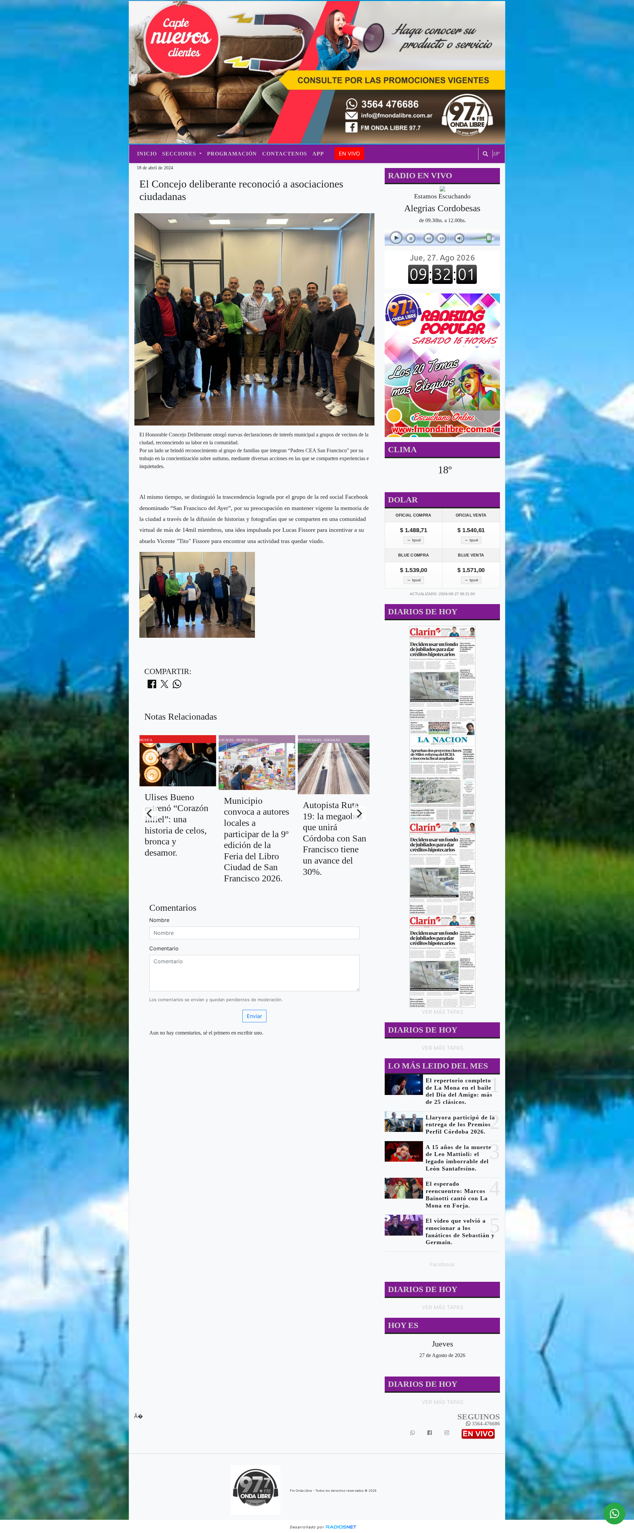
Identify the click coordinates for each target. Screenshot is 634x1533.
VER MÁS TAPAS (442, 1011)
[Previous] (150, 813)
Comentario (164, 948)
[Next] (359, 813)
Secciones (180, 153)
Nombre (159, 920)
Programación (232, 153)
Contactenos (284, 153)
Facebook (442, 1264)
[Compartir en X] (164, 686)
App (318, 153)
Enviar (254, 1016)
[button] (485, 154)
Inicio (147, 153)
